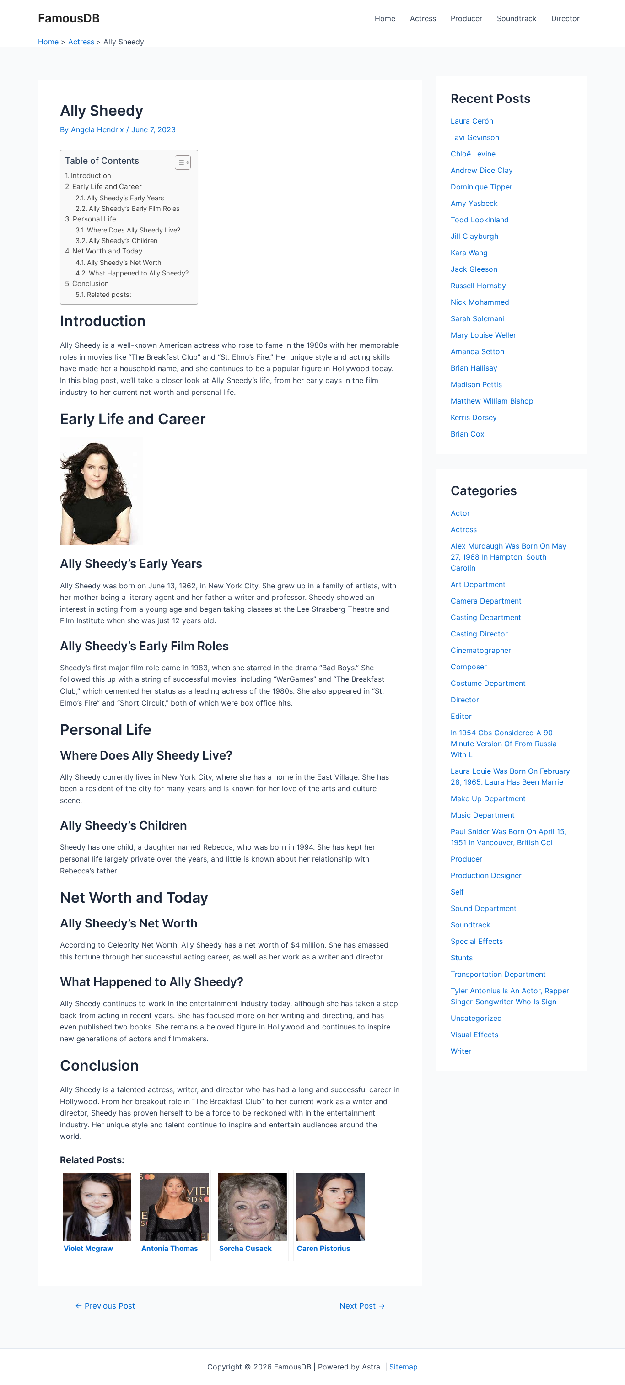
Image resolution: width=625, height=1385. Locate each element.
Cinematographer (481, 650)
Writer (461, 1051)
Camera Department (486, 600)
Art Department (478, 584)
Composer (469, 666)
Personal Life (94, 219)
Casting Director (479, 633)
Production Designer (486, 875)
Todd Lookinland (480, 219)
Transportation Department (498, 974)
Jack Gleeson (474, 269)
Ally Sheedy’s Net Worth (124, 262)
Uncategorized (476, 1018)
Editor (461, 716)
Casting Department (486, 617)
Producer (466, 18)
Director (565, 18)
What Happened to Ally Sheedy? (139, 273)
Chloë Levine (473, 153)
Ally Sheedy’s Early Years (125, 198)
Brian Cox (468, 433)
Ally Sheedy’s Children (123, 240)
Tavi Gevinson (475, 137)
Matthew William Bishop (492, 400)
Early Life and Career (107, 186)
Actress (423, 18)
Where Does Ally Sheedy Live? (133, 230)
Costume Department (488, 683)
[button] (178, 162)
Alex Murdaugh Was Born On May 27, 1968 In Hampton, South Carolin (508, 556)
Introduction (91, 175)
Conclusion (90, 283)
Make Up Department (488, 798)
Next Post (362, 1306)
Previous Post (105, 1306)
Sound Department (484, 908)
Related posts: (109, 294)
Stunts (462, 957)
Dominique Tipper (481, 186)
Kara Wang (469, 252)
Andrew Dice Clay (482, 170)
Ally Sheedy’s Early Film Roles (134, 208)
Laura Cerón (472, 120)
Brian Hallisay (474, 367)
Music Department (483, 814)
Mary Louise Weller (483, 335)
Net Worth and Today (107, 251)
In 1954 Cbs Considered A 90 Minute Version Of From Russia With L (504, 743)
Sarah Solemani (477, 318)
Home (385, 18)
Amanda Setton (477, 351)
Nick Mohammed (480, 302)
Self (457, 891)
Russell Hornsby (478, 285)
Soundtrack (517, 18)
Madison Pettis (476, 384)
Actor (460, 512)
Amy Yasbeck (474, 203)
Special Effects (477, 941)
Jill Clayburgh (474, 236)
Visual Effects (474, 1034)
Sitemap (403, 1366)
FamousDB (69, 18)
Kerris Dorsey (474, 417)
